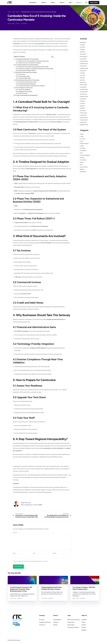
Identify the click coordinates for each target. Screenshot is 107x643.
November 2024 (84, 91)
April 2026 (82, 51)
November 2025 (84, 63)
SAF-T (81, 164)
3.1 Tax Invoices (21, 74)
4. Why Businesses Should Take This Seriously (27, 80)
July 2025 (82, 73)
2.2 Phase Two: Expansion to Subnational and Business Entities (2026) (35, 68)
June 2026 (82, 47)
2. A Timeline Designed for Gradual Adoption (27, 64)
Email (34, 553)
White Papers (83, 171)
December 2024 (84, 89)
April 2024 (82, 108)
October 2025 (83, 66)
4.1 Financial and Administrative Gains (27, 82)
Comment (15, 532)
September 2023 (84, 124)
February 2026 (83, 56)
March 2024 (83, 110)
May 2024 (82, 106)
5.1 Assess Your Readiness (24, 89)
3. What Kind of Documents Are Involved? (26, 72)
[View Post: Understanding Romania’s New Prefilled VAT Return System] (53, 580)
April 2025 (82, 80)
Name (14, 553)
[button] (86, 2)
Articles (82, 134)
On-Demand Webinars (85, 155)
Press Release (83, 160)
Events (81, 141)
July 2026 (82, 44)
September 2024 (84, 96)
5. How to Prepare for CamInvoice (24, 87)
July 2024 (82, 101)
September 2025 (84, 68)
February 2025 (83, 84)
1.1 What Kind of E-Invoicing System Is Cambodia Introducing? (33, 61)
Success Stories (84, 167)
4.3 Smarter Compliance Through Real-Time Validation (31, 85)
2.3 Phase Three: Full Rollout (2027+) (27, 70)
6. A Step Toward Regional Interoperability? (26, 95)
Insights (82, 145)
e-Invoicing (82, 138)
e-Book (81, 136)
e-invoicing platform (39, 43)
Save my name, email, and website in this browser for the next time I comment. (31, 561)
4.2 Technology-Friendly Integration (27, 84)
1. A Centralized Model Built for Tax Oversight (27, 59)
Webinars (82, 169)
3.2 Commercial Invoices (24, 76)
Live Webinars (83, 150)
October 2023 (83, 122)
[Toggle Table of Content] (51, 57)
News (17, 23)
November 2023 (84, 120)
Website (54, 553)
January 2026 (83, 59)
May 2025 (82, 77)
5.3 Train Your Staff (22, 93)
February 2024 (83, 113)
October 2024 (83, 94)
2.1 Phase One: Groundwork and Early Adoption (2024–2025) (33, 66)
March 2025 (83, 82)
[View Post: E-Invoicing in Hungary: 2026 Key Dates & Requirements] (84, 580)
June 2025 (82, 75)
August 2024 (83, 98)
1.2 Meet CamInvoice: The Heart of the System (29, 63)
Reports (82, 162)
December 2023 (84, 117)
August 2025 (83, 70)
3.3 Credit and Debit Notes (24, 78)
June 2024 (82, 103)
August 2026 (83, 42)
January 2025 (83, 87)
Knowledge (82, 148)
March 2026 (83, 54)
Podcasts (82, 157)
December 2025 (84, 61)
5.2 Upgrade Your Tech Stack (25, 91)
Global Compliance (84, 143)
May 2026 (82, 49)
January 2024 (83, 115)
